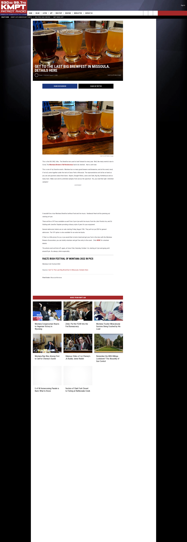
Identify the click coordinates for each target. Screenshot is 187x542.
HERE (99, 240)
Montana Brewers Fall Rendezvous (61, 165)
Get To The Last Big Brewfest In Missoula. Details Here (68, 270)
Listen (45, 13)
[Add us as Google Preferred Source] (150, 13)
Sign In (183, 5)
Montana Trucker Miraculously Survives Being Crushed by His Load (108, 326)
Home (30, 13)
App (51, 13)
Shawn (40, 75)
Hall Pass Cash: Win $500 (42, 17)
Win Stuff (59, 13)
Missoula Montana (56, 277)
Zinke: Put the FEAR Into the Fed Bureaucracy (76, 325)
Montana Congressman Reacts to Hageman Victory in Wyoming (47, 326)
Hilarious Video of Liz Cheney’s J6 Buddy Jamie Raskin (77, 357)
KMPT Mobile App (58, 17)
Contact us (89, 13)
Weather (68, 13)
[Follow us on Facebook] (155, 13)
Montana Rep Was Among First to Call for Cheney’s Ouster (47, 357)
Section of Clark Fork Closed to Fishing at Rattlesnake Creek (77, 389)
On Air (37, 13)
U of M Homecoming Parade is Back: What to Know (47, 389)
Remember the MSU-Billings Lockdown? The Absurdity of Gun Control (107, 358)
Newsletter (78, 13)
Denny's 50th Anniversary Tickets (21, 17)
